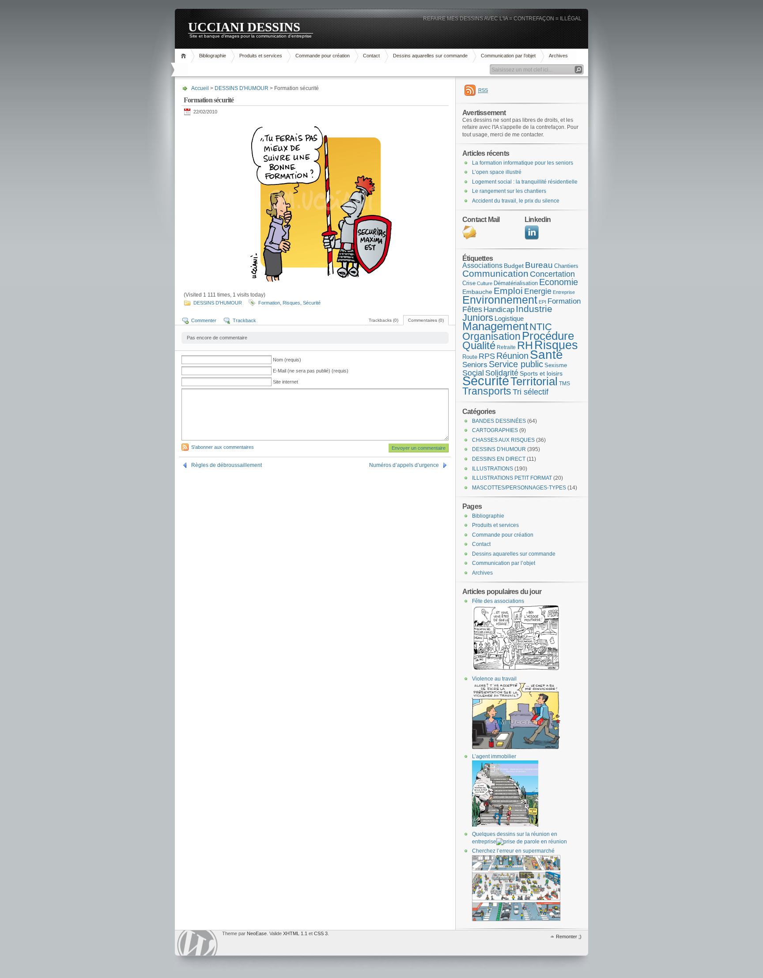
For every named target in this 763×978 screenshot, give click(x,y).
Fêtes (472, 309)
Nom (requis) (287, 359)
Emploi (508, 291)
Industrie (534, 309)
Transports (486, 391)
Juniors (477, 317)
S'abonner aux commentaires (222, 447)
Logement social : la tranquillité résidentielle (525, 182)
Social (473, 373)
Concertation (552, 274)
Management (495, 326)
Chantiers (566, 266)
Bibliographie (212, 55)
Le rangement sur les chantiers (509, 191)
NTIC (540, 326)
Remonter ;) (569, 936)
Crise (469, 283)
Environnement (499, 299)
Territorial (534, 381)
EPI (542, 302)
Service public (516, 364)
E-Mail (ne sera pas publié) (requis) (310, 370)
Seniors (474, 365)
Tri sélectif (530, 391)
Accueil (185, 56)
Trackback (244, 320)
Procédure (548, 336)
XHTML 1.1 (295, 933)
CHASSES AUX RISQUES (503, 440)
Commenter (203, 320)
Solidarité (501, 373)
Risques (291, 302)
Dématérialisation (516, 283)
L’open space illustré (496, 172)
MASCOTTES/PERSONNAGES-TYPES (519, 488)
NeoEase (257, 933)
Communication (495, 273)
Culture (484, 283)
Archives (558, 55)
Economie (558, 282)
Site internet (285, 381)
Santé (546, 354)
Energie (537, 291)
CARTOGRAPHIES (495, 430)
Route (469, 357)
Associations (482, 265)
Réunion (512, 356)
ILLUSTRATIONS (492, 469)
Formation (269, 302)
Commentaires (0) (426, 320)
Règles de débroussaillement (226, 465)
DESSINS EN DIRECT (498, 459)
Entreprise (564, 292)
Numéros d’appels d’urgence (404, 465)
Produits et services (260, 55)
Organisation (491, 336)
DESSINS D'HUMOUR (241, 88)
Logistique (509, 318)
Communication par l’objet (508, 55)
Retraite (506, 347)
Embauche (477, 291)
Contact (371, 55)
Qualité (478, 345)
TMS (564, 383)
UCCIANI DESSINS (244, 26)
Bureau (539, 265)
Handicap (498, 309)
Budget (514, 265)
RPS (487, 356)
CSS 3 (321, 933)
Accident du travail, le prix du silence (515, 201)
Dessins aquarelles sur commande (430, 55)
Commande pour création (322, 55)
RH (525, 345)
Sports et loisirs (541, 373)
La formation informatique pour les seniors (522, 163)
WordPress (197, 942)
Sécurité (312, 302)
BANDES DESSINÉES (499, 421)
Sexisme (555, 365)
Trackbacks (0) (383, 320)
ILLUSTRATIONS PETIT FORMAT (512, 478)
